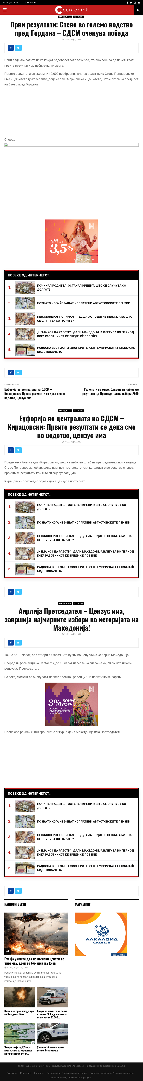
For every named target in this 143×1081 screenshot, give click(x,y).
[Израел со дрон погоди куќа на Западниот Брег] (19, 997)
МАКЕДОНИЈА (65, 17)
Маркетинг (25, 1073)
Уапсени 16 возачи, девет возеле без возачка (50, 1048)
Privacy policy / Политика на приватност (67, 1073)
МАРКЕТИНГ (30, 2)
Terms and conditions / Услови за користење (112, 1073)
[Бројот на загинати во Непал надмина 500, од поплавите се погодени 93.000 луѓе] (52, 997)
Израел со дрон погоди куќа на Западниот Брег (19, 1012)
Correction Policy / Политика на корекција (70, 1077)
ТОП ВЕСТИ (78, 17)
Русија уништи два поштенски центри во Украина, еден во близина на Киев (34, 961)
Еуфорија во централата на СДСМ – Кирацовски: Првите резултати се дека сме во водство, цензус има (35, 393)
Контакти (39, 1073)
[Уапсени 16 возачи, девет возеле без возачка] (52, 1033)
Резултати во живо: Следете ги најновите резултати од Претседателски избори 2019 (110, 391)
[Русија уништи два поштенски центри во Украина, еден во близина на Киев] (36, 934)
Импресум (12, 1073)
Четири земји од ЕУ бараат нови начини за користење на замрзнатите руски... (18, 1050)
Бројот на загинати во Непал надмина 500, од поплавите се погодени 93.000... (52, 1014)
